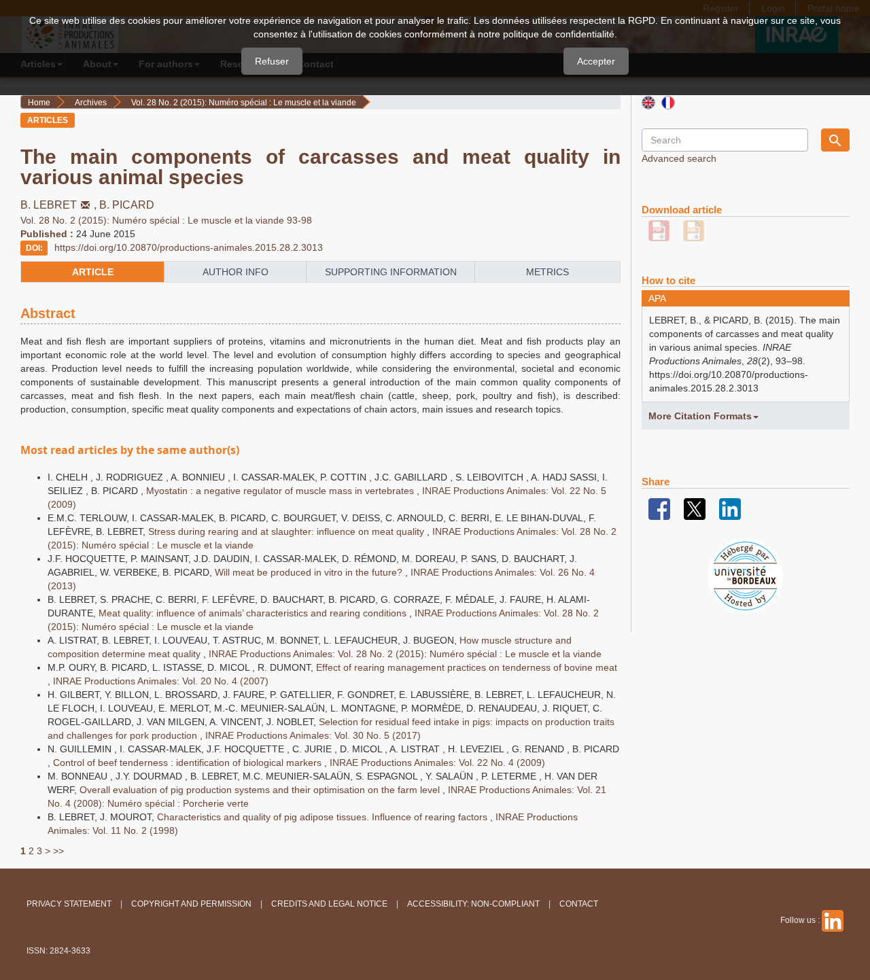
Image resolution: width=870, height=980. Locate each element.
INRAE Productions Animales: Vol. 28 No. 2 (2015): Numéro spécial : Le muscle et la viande (405, 653)
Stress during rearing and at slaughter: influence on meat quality (287, 531)
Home (39, 102)
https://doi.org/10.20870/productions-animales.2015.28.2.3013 (188, 247)
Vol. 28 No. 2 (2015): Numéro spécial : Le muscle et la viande (243, 102)
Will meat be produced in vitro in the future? (310, 572)
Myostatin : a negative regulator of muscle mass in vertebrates (281, 490)
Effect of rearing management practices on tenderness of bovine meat (466, 667)
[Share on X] (695, 508)
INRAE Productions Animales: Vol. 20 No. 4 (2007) (160, 681)
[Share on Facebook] (659, 508)
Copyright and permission (191, 904)
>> (58, 850)
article (93, 271)
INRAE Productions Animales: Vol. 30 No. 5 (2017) (313, 735)
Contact (578, 904)
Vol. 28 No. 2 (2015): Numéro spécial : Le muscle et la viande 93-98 (166, 220)
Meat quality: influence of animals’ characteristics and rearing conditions (254, 613)
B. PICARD (126, 205)
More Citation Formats (700, 415)
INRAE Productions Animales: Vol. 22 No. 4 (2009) (437, 762)
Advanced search (679, 158)
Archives (91, 102)
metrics (547, 271)
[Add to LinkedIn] (730, 508)
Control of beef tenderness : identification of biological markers (188, 762)
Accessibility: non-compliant (473, 904)
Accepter (596, 61)
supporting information (391, 271)
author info (235, 271)
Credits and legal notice (329, 904)
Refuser (272, 61)
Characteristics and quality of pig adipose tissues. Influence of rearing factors (323, 816)
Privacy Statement (69, 904)
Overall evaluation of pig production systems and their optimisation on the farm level (261, 789)
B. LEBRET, (59, 205)
